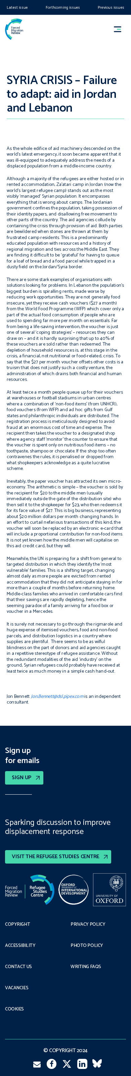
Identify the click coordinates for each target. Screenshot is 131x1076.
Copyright (17, 924)
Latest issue (17, 7)
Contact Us (18, 967)
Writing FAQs (86, 967)
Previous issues (111, 7)
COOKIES (14, 1009)
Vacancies (16, 988)
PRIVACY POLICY (88, 924)
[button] (120, 29)
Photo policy (87, 946)
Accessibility (20, 946)
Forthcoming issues (63, 7)
